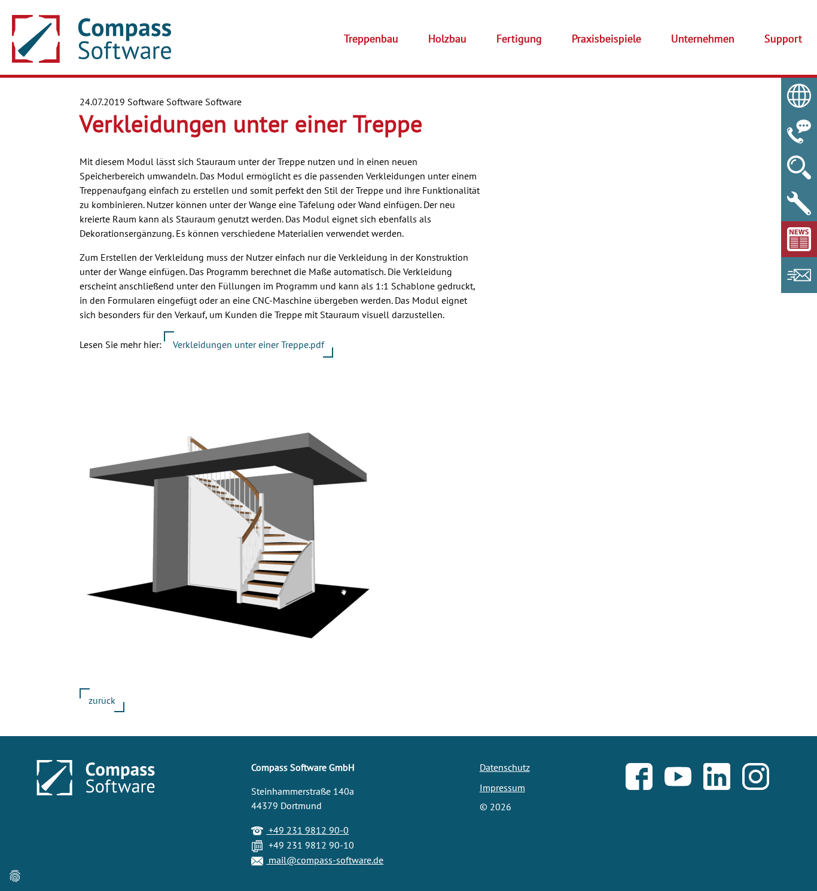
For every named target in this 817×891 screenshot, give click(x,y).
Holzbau (447, 38)
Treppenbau (371, 38)
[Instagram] (761, 779)
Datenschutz (505, 767)
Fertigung (519, 38)
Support (783, 38)
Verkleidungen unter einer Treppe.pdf (248, 344)
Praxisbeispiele (606, 38)
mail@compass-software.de (324, 860)
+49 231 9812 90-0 (307, 830)
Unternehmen (702, 38)
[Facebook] (645, 779)
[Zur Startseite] (91, 39)
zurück (102, 700)
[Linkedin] (722, 779)
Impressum (502, 788)
